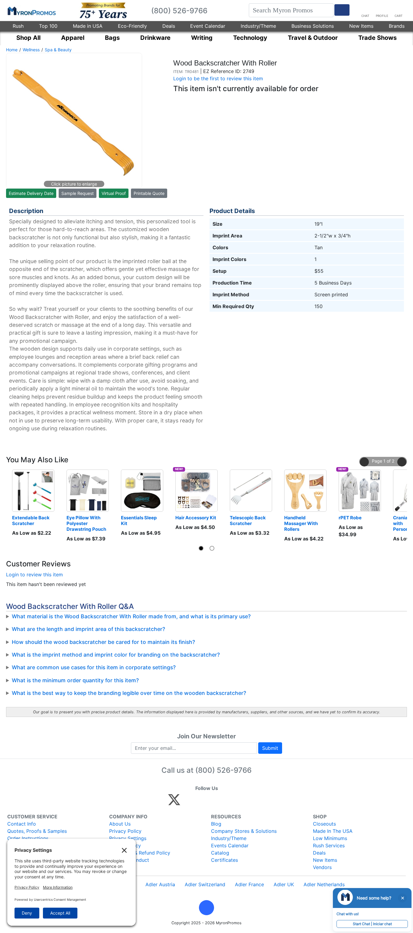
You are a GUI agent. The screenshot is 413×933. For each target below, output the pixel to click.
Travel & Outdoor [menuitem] (313, 37)
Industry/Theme (258, 26)
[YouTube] (240, 802)
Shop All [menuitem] (28, 37)
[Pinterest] (201, 802)
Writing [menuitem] (202, 37)
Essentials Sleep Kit (139, 520)
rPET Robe (350, 518)
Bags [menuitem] (112, 37)
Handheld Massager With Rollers (301, 523)
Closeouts (324, 824)
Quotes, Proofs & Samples (37, 831)
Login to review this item (34, 575)
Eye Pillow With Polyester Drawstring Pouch (86, 523)
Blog (216, 824)
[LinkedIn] (227, 802)
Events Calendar (230, 845)
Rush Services (329, 845)
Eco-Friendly (132, 26)
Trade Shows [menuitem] (377, 37)
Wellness (31, 49)
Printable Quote (149, 193)
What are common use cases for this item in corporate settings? (94, 667)
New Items (361, 26)
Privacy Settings (127, 838)
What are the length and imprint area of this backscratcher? (88, 629)
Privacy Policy (125, 831)
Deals (168, 26)
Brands (397, 26)
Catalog (220, 853)
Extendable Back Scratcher (31, 520)
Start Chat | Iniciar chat (372, 924)
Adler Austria (160, 884)
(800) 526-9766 (223, 770)
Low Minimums (330, 838)
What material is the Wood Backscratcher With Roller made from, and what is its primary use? (131, 616)
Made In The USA (333, 831)
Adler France (249, 884)
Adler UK (284, 884)
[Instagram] (214, 802)
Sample (77, 193)
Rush (18, 26)
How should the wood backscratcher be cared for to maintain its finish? (103, 642)
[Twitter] (174, 802)
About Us (120, 824)
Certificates (224, 860)
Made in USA (87, 26)
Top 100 (48, 26)
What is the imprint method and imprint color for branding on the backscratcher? (116, 654)
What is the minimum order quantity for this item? (75, 680)
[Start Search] (342, 10)
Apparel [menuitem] (72, 37)
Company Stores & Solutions (244, 831)
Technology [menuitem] (250, 37)
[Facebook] (188, 802)
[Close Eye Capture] (402, 898)
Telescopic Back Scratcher (248, 520)
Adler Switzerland (205, 884)
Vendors (322, 867)
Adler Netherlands (324, 884)
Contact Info (21, 824)
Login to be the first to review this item (218, 78)
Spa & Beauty (58, 49)
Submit (270, 748)
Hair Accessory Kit (195, 518)
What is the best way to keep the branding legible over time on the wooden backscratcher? (129, 693)
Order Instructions (27, 838)
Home (12, 49)
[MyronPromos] (31, 10)
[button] (364, 462)
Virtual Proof (114, 193)
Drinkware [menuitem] (155, 37)
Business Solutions (312, 26)
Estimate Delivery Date (31, 193)
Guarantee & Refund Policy (139, 853)
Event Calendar (207, 26)
